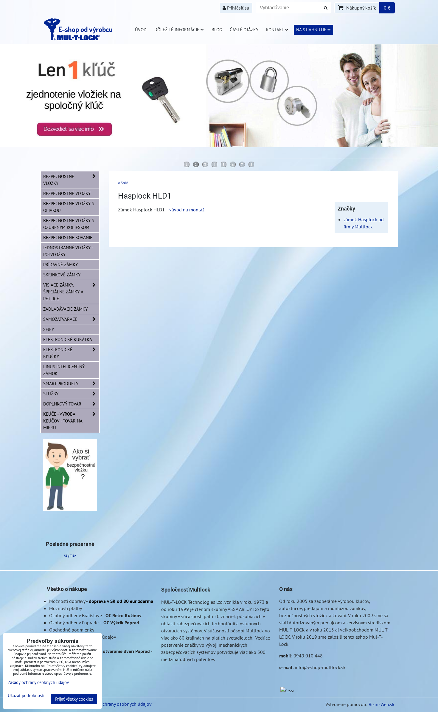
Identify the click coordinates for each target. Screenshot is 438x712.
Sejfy (48, 329)
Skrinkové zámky (61, 275)
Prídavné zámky (60, 264)
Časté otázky (244, 29)
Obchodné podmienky (71, 630)
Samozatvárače (60, 319)
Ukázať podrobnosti (26, 695)
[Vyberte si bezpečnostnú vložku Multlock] (70, 509)
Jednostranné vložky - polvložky (68, 250)
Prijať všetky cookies (74, 699)
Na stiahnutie (311, 29)
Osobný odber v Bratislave (75, 615)
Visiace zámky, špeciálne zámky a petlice (63, 291)
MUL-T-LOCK (174, 602)
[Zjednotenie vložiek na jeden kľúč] (219, 145)
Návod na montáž (186, 210)
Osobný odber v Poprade (74, 623)
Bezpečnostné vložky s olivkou (68, 206)
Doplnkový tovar (62, 404)
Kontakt (275, 29)
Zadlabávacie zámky (65, 309)
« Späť (123, 182)
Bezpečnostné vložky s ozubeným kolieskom (68, 223)
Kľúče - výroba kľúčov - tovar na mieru (62, 421)
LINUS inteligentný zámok (64, 369)
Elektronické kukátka (67, 339)
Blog (217, 29)
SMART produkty (60, 383)
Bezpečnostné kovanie (67, 237)
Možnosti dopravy (67, 601)
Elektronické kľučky (57, 352)
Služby (50, 394)
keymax (70, 555)
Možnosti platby (65, 608)
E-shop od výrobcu (85, 29)
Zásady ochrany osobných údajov (118, 704)
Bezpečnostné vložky (58, 179)
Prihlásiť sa (237, 8)
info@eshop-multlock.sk (320, 667)
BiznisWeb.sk (381, 704)
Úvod (141, 29)
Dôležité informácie (176, 29)
